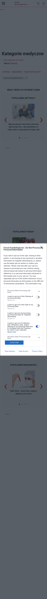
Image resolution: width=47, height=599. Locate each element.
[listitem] (23, 291)
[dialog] (23, 299)
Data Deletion (10, 351)
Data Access (23, 351)
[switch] (38, 297)
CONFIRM (14, 343)
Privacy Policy (37, 351)
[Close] (42, 248)
